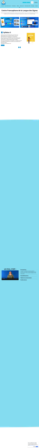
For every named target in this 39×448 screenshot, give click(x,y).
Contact (36, 5)
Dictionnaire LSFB (27, 5)
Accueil (2, 5)
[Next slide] (20, 47)
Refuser (34, 446)
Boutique (32, 5)
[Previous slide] (18, 47)
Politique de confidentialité (32, 445)
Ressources (22, 5)
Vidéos (18, 5)
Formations (14, 5)
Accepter (37, 446)
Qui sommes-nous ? (8, 5)
